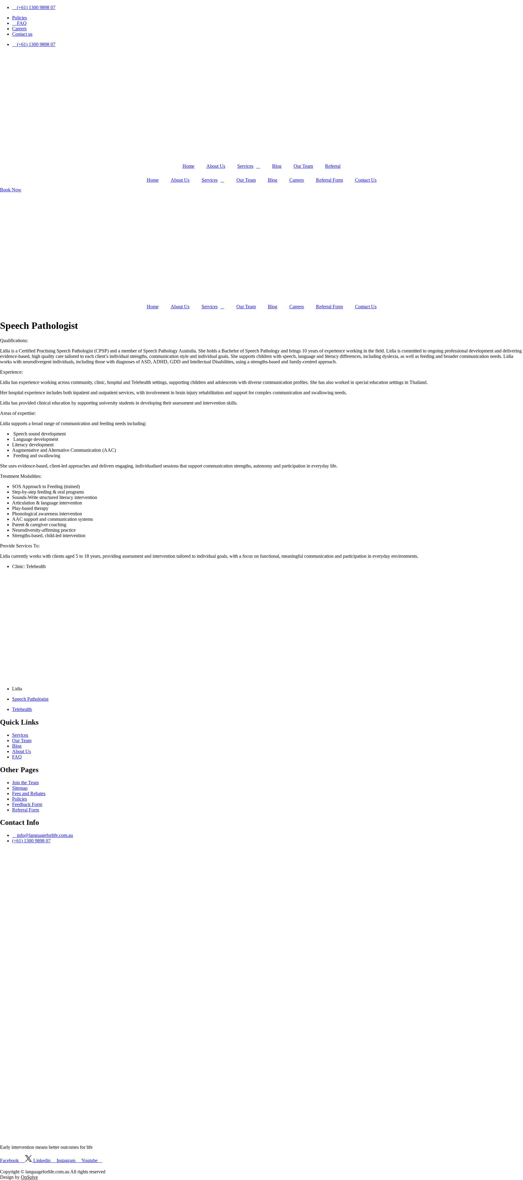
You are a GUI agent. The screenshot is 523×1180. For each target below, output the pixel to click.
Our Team (303, 166)
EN (37, 1166)
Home (188, 166)
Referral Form (329, 180)
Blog (276, 166)
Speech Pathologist (30, 699)
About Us (215, 166)
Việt (47, 1166)
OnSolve (29, 1177)
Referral (332, 166)
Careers (296, 180)
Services (245, 166)
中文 (27, 1166)
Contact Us (366, 180)
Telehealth (22, 709)
